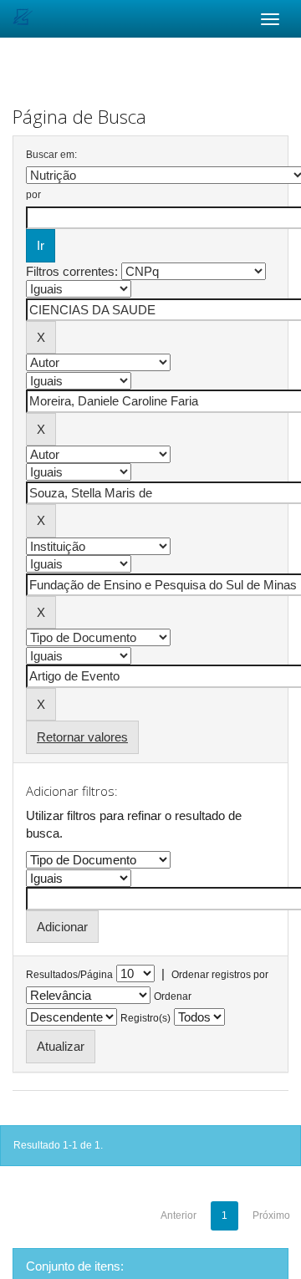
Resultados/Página (69, 975)
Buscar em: (51, 155)
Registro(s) (145, 1018)
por (33, 195)
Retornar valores (82, 737)
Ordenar (172, 996)
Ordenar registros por (219, 975)
